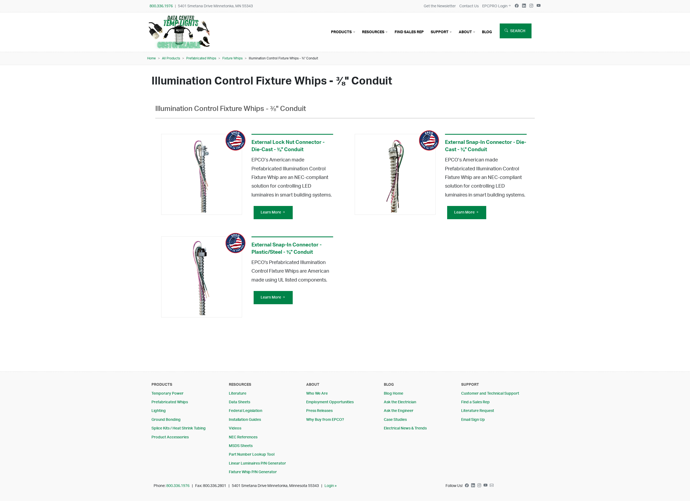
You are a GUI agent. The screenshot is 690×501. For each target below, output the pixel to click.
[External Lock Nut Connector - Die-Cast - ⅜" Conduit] (201, 174)
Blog (487, 32)
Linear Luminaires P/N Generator (257, 463)
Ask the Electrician (400, 402)
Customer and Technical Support (490, 393)
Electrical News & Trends (405, 428)
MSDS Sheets (241, 446)
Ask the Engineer (398, 411)
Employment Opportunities (330, 402)
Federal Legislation (245, 411)
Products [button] (341, 32)
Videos (235, 428)
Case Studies (395, 420)
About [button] (465, 32)
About (312, 384)
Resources (240, 384)
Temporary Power (167, 393)
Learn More (271, 212)
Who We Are (317, 393)
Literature (237, 393)
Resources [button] (373, 32)
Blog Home (393, 393)
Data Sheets (239, 402)
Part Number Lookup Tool (251, 454)
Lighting (158, 411)
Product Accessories (170, 437)
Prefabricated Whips (201, 58)
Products (161, 384)
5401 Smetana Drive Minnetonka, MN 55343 (215, 6)
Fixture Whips (232, 58)
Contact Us (469, 6)
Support (470, 384)
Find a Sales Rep (475, 402)
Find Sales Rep (409, 32)
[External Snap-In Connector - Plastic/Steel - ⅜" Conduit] (201, 276)
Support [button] (439, 32)
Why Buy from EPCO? (325, 420)
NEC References (243, 437)
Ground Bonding (166, 420)
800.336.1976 (161, 6)
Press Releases (319, 411)
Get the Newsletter (440, 6)
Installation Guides (245, 420)
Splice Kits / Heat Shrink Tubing (178, 428)
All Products (171, 58)
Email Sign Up (473, 420)
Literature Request (477, 411)
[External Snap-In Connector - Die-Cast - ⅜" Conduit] (395, 174)
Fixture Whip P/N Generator (253, 472)
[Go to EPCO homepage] (180, 45)
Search (517, 31)
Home (151, 58)
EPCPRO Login (495, 6)
